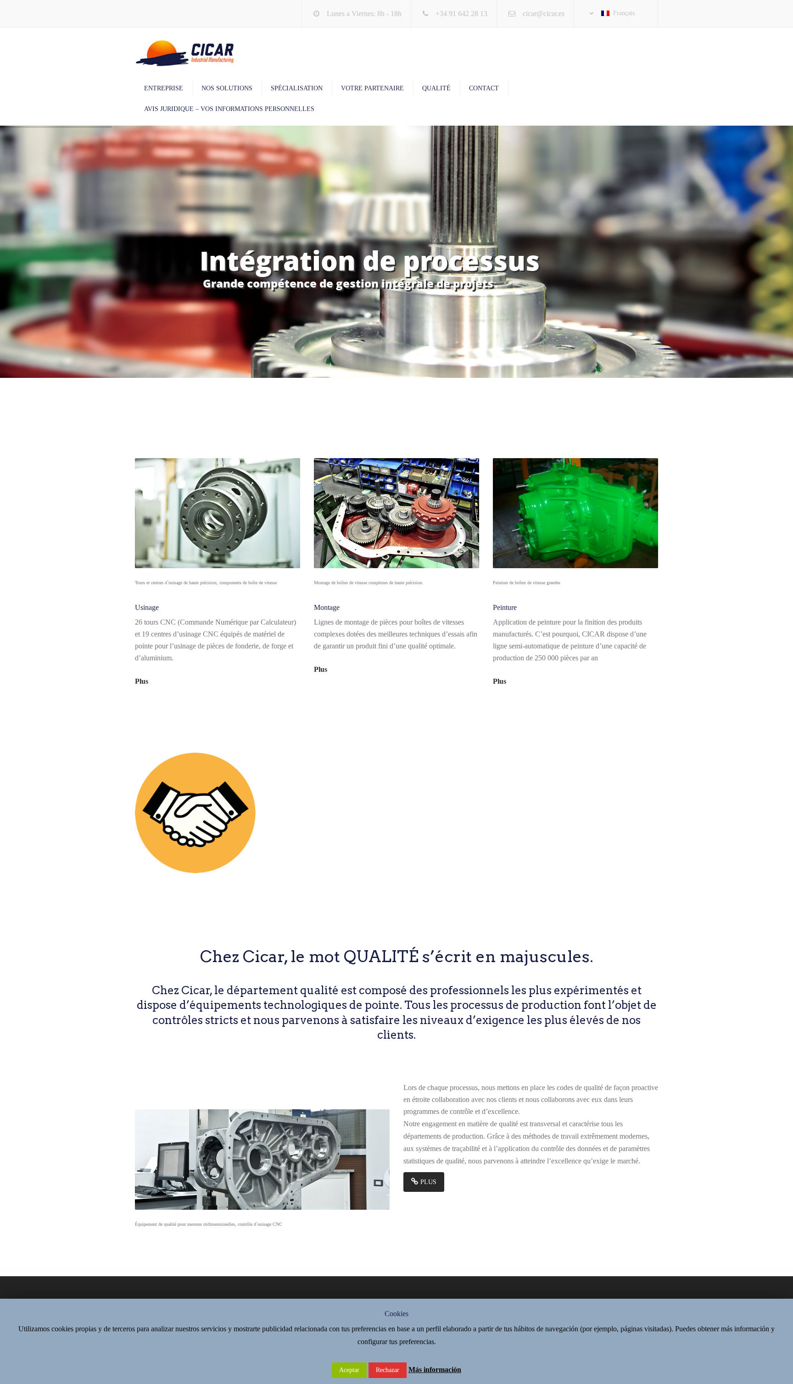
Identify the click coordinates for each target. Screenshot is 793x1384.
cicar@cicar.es (543, 13)
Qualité (436, 88)
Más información (434, 1369)
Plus (141, 681)
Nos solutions (226, 88)
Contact (484, 88)
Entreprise (163, 88)
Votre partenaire (372, 88)
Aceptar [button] (349, 1370)
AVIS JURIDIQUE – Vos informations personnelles (229, 108)
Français (622, 13)
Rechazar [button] (387, 1370)
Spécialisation (297, 88)
